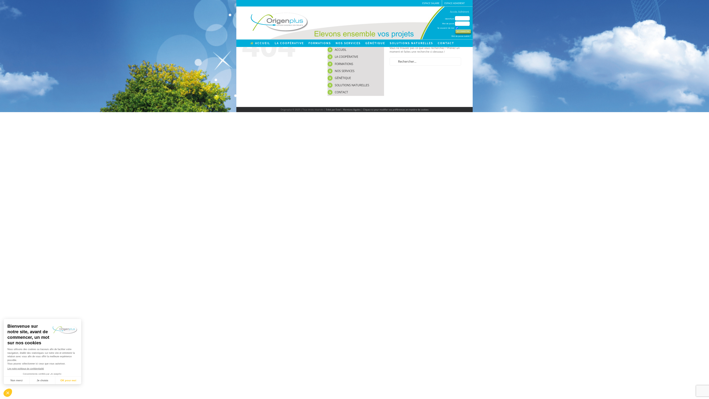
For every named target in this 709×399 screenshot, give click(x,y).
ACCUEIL (340, 50)
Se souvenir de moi (445, 28)
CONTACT (341, 92)
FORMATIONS (344, 64)
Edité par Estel (333, 109)
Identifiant (449, 18)
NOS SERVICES (344, 71)
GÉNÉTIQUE (343, 78)
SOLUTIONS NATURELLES (352, 85)
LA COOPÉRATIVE (346, 57)
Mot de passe (448, 23)
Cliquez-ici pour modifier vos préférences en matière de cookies (396, 109)
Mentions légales (352, 109)
